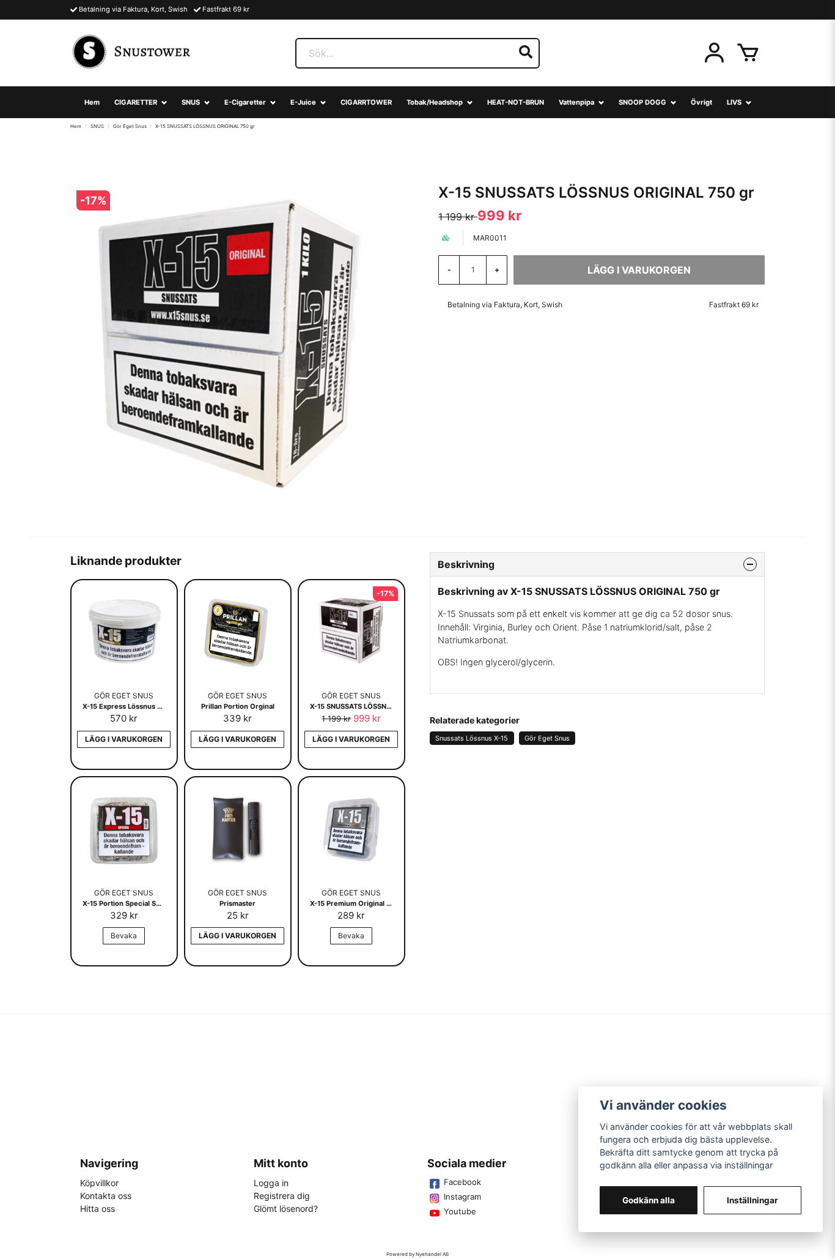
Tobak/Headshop (434, 102)
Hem (92, 102)
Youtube (460, 1211)
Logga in (271, 1183)
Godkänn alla (648, 1200)
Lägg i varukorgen (124, 739)
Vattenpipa (576, 102)
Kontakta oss (105, 1195)
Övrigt (701, 102)
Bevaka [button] (124, 935)
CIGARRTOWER (366, 102)
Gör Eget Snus (130, 126)
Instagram (462, 1196)
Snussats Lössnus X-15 (471, 738)
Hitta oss (97, 1208)
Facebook (462, 1182)
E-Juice (303, 102)
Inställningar (752, 1200)
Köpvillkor (99, 1183)
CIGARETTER (135, 102)
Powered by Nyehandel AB (417, 1254)
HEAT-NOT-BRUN (515, 102)
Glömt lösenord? (286, 1208)
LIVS (734, 102)
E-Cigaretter (245, 102)
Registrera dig (282, 1195)
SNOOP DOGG (642, 102)
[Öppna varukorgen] (748, 53)
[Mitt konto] (714, 53)
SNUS (191, 102)
